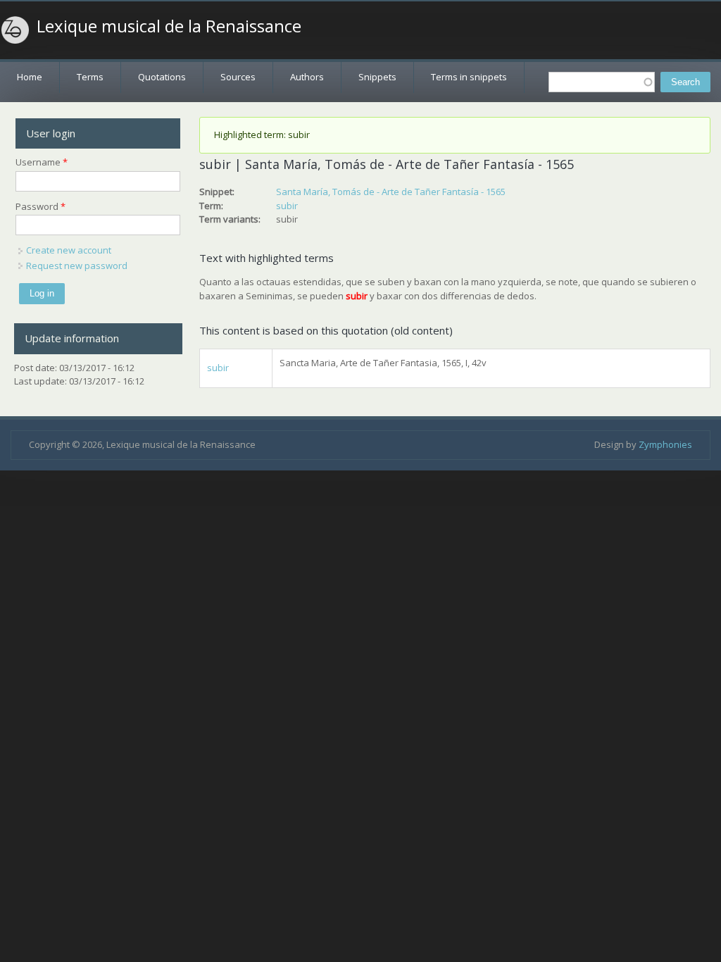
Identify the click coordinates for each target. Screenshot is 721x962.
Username (41, 162)
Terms (90, 76)
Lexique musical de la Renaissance (169, 26)
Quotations (162, 76)
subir (287, 205)
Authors (307, 76)
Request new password (76, 265)
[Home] (15, 30)
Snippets (377, 76)
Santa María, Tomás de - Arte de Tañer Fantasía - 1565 (391, 191)
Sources (238, 76)
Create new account (68, 250)
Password (40, 206)
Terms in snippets (469, 76)
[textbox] (601, 82)
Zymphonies (665, 444)
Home (29, 76)
